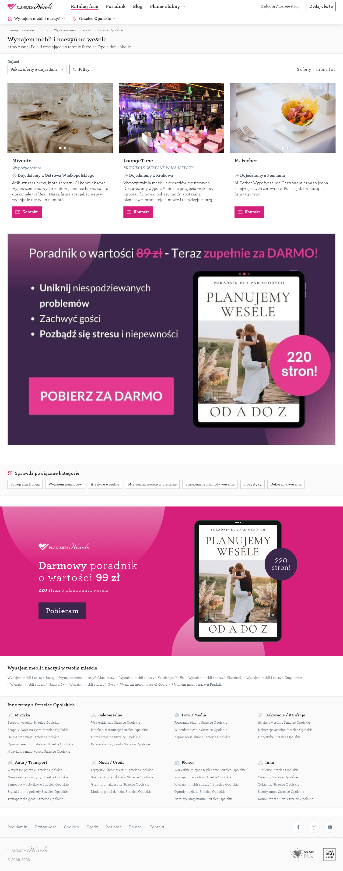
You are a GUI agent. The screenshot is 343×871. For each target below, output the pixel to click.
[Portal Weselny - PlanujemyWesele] (29, 6)
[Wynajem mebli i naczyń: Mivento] (60, 118)
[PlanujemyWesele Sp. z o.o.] (27, 849)
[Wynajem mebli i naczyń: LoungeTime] (171, 118)
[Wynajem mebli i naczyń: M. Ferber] (283, 118)
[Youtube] (330, 827)
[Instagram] (314, 827)
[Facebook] (298, 827)
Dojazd (13, 62)
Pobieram (62, 611)
